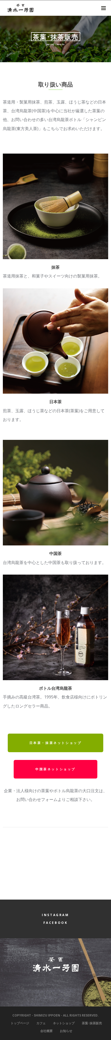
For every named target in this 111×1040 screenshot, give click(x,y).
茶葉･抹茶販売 (92, 1023)
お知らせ (66, 1031)
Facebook (55, 922)
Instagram (55, 915)
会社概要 (46, 1031)
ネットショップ (64, 1023)
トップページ (20, 1023)
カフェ (41, 1023)
